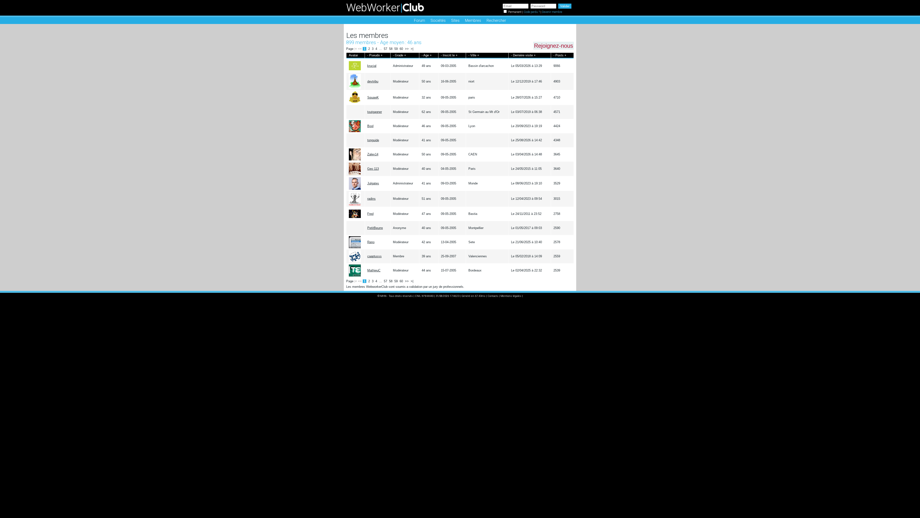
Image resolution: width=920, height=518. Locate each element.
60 (401, 49)
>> (407, 49)
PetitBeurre (375, 228)
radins (371, 198)
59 (396, 49)
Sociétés (438, 20)
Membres (473, 20)
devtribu (372, 81)
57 (385, 49)
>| (412, 49)
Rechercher (496, 20)
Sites (455, 20)
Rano (370, 242)
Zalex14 (372, 154)
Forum (419, 20)
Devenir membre (552, 12)
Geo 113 (373, 169)
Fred (370, 214)
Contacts (493, 296)
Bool (370, 126)
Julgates (373, 183)
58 (390, 49)
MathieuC (373, 270)
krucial (371, 66)
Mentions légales (510, 296)
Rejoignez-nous (553, 45)
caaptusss (374, 256)
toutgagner (374, 112)
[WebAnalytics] (533, 296)
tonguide (373, 140)
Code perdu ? (532, 12)
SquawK (373, 97)
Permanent (515, 12)
